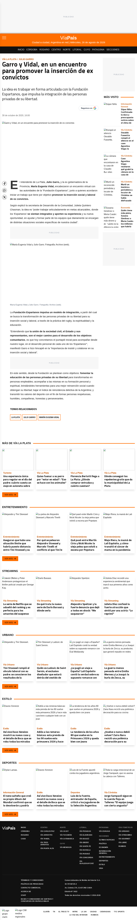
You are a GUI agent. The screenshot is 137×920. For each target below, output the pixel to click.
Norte (67, 49)
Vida (101, 868)
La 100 (84, 912)
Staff (23, 895)
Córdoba (31, 49)
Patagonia (98, 49)
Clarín (46, 912)
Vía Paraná (84, 854)
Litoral (77, 49)
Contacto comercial (31, 888)
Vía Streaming (125, 835)
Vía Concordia (86, 857)
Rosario (44, 49)
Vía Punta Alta (47, 848)
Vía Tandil (45, 839)
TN (54, 912)
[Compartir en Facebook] (4, 183)
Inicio (21, 49)
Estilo (102, 864)
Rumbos (122, 846)
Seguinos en (86, 108)
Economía (103, 847)
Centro (56, 49)
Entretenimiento (107, 857)
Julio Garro (26, 59)
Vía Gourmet (124, 839)
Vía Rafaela (85, 850)
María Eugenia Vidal (49, 417)
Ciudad (93, 912)
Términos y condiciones (32, 880)
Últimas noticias (107, 840)
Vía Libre (123, 842)
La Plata (15, 417)
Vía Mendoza (66, 847)
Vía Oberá (84, 842)
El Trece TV (63, 912)
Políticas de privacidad (32, 884)
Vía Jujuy (64, 831)
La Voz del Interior (78, 915)
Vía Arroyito (46, 835)
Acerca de (26, 891)
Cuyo (87, 49)
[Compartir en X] (4, 197)
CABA (23, 839)
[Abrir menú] (17, 38)
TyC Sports (119, 912)
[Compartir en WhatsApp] (4, 190)
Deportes (103, 861)
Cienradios (105, 912)
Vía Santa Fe (85, 846)
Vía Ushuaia (104, 831)
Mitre (75, 912)
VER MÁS (9, 495)
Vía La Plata (9, 59)
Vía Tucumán (66, 835)
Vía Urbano (124, 831)
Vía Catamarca (67, 839)
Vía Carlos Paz (47, 831)
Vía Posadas (85, 831)
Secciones (112, 49)
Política (103, 844)
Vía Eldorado (85, 835)
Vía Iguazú (84, 839)
